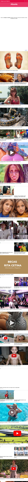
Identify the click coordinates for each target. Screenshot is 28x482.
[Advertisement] (14, 12)
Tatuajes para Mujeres (5, 1)
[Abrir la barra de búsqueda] (25, 1)
